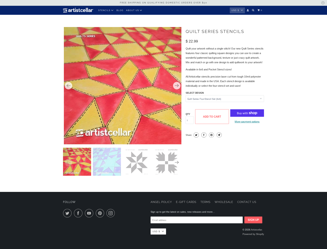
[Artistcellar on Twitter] (68, 213)
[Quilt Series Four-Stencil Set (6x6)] (122, 85)
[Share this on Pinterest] (211, 135)
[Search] (253, 10)
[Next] (177, 85)
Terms (205, 202)
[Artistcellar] (78, 10)
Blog (119, 10)
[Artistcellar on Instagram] (111, 213)
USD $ (235, 10)
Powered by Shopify (253, 234)
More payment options (247, 121)
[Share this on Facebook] (203, 135)
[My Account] (248, 10)
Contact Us (246, 202)
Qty (188, 114)
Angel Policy (161, 202)
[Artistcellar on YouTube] (90, 213)
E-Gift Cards (186, 202)
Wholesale (224, 202)
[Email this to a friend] (219, 135)
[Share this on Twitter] (196, 135)
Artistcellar (256, 229)
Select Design (195, 93)
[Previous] (68, 85)
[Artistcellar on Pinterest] (101, 213)
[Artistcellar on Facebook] (79, 213)
